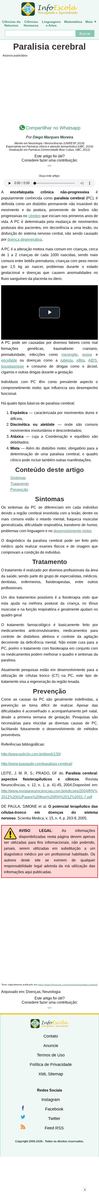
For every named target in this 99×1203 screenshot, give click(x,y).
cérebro (34, 216)
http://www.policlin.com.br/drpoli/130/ (31, 754)
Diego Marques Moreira (53, 137)
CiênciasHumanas (31, 23)
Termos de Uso (51, 1055)
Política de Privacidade (51, 1064)
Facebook (54, 1109)
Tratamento (19, 484)
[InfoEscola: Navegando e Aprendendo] (49, 9)
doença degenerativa (24, 239)
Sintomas (18, 478)
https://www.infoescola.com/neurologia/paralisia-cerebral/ (68, 984)
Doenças (33, 992)
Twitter (54, 1118)
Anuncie (50, 1045)
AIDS (92, 360)
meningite (69, 355)
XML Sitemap (50, 1074)
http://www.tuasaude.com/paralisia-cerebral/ (36, 764)
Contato (51, 1036)
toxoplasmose (12, 366)
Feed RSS (54, 1128)
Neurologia (51, 992)
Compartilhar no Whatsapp (53, 127)
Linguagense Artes (51, 23)
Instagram (50, 1099)
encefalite (9, 360)
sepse (87, 355)
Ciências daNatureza (11, 23)
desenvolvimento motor (72, 531)
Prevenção (19, 490)
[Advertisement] (49, 929)
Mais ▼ (91, 22)
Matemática (73, 22)
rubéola (66, 360)
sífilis (80, 360)
